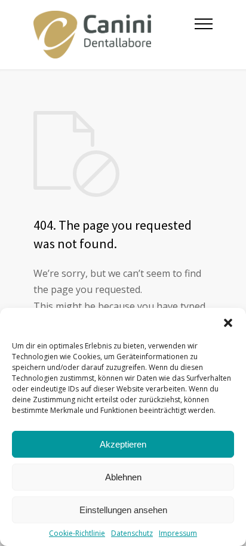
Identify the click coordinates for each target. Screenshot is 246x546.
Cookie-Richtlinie (77, 533)
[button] (228, 323)
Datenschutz (132, 533)
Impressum (178, 533)
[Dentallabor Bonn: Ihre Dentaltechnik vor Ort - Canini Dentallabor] (114, 34)
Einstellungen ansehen (123, 510)
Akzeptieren (123, 444)
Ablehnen (123, 477)
